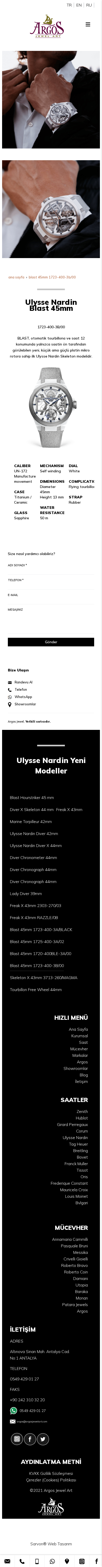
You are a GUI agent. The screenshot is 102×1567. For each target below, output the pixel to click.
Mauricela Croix (74, 1189)
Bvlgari (82, 1202)
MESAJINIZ (15, 609)
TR (69, 5)
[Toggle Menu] (88, 24)
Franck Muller (76, 1163)
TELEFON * (16, 580)
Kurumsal (79, 1035)
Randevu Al (23, 682)
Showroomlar (25, 704)
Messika (80, 1252)
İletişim (81, 1081)
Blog (84, 1075)
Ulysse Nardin (75, 1137)
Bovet (82, 1157)
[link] (7, 1561)
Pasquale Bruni (74, 1245)
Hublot (82, 1118)
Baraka (81, 1291)
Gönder (51, 642)
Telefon (21, 689)
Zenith (82, 1111)
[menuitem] (32, 798)
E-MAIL (13, 595)
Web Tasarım (60, 1543)
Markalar (80, 1055)
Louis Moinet (76, 1196)
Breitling (80, 1150)
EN (79, 5)
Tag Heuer (78, 1144)
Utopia (82, 1285)
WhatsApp (23, 697)
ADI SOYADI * (17, 565)
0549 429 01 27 (33, 1410)
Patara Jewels (75, 1304)
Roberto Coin (76, 1272)
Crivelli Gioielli (76, 1258)
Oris (84, 1176)
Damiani (80, 1278)
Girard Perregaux (72, 1124)
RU (89, 5)
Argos (82, 1061)
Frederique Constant (69, 1183)
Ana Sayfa (78, 1029)
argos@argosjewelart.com (32, 1421)
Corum (82, 1131)
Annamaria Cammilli (70, 1239)
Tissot (82, 1170)
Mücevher (79, 1048)
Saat (83, 1042)
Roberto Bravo (74, 1265)
